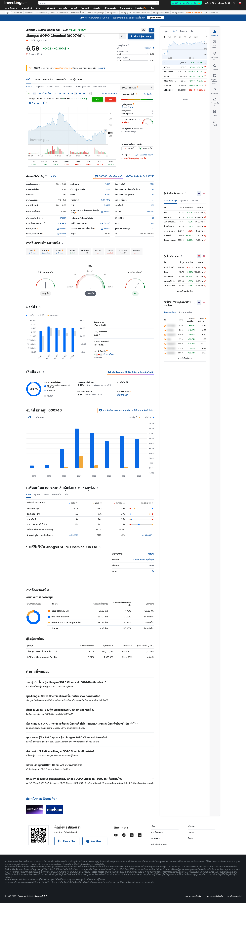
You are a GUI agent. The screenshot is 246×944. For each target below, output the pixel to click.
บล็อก (153, 826)
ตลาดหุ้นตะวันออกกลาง (141, 12)
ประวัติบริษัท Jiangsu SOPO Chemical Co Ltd (61, 547)
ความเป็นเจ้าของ (53, 86)
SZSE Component (171, 81)
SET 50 (167, 67)
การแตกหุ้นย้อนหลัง (83, 86)
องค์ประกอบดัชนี (99, 86)
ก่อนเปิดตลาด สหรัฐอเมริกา (45, 12)
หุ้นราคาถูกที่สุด (170, 312)
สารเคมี (151, 554)
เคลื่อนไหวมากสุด (170, 201)
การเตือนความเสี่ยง (234, 896)
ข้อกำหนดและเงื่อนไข (193, 896)
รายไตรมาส (39, 417)
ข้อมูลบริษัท (40, 86)
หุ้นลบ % (195, 201)
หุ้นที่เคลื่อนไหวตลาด (173, 193)
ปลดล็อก (74, 535)
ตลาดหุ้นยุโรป (126, 12)
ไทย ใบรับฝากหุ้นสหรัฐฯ (95, 12)
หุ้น (8, 12)
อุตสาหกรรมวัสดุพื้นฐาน (143, 559)
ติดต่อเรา (191, 838)
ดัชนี (175, 31)
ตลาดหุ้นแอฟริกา (178, 12)
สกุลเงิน (167, 31)
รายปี (28, 417)
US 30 (166, 76)
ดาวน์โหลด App (157, 832)
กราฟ (37, 79)
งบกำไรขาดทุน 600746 (44, 410)
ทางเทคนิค (61, 79)
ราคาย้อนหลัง (67, 86)
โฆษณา (191, 832)
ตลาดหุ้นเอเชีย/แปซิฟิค (161, 12)
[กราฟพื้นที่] (34, 93)
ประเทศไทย (18, 12)
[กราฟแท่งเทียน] (29, 93)
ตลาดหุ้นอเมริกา (112, 12)
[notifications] (234, 2)
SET (165, 63)
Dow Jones (168, 72)
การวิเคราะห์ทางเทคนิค (43, 243)
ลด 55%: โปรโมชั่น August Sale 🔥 (186, 2)
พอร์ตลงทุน (155, 838)
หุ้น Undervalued (211, 12)
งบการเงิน (48, 79)
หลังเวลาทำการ (62, 12)
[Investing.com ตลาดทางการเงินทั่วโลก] (16, 3)
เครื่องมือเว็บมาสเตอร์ (159, 844)
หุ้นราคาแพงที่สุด (185, 312)
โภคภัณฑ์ (183, 31)
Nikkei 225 (168, 90)
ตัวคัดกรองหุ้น (126, 8)
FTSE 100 (167, 85)
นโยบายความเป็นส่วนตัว (214, 896)
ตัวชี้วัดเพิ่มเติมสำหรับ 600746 (140, 176)
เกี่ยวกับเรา (192, 826)
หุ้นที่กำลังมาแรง (171, 256)
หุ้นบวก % (184, 201)
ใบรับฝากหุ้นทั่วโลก (77, 12)
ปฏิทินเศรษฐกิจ (110, 8)
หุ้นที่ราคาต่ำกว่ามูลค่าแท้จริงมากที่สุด (177, 303)
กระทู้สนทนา (76, 79)
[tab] (32, 251)
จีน (153, 571)
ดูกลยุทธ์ (101, 68)
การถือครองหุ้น (37, 590)
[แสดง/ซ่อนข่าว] (90, 93)
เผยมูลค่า (147, 48)
